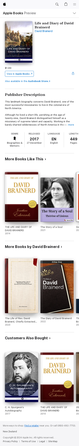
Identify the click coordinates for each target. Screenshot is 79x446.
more (71, 124)
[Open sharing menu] (73, 73)
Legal (42, 441)
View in (18, 73)
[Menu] (74, 4)
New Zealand (10, 431)
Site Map (53, 441)
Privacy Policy (10, 441)
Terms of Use (28, 441)
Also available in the (26, 81)
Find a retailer (31, 425)
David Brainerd (44, 31)
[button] (57, 4)
